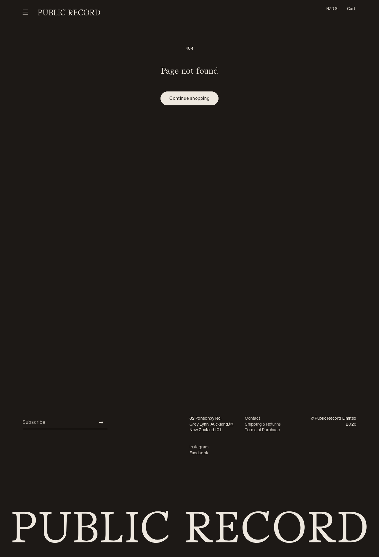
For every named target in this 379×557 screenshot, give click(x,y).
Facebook (199, 452)
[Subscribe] (100, 422)
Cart (351, 8)
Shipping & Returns (263, 424)
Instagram (199, 447)
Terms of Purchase (262, 429)
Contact (252, 418)
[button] (25, 12)
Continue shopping (189, 98)
